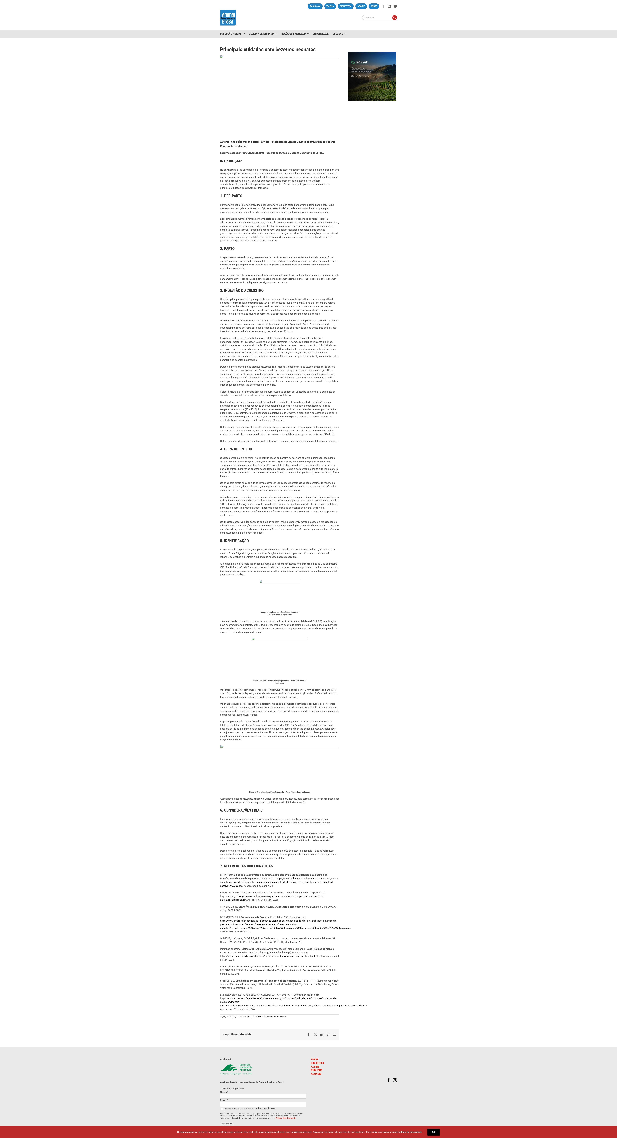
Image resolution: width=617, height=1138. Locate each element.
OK (433, 1132)
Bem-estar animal (265, 1017)
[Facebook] (389, 1080)
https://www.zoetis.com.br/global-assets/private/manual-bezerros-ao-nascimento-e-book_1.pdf (271, 956)
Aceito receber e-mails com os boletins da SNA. (250, 1108)
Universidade (244, 1017)
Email (224, 1100)
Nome (224, 1092)
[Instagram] (395, 1080)
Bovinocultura (280, 1017)
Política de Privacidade (286, 1118)
